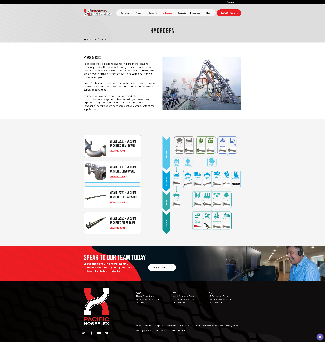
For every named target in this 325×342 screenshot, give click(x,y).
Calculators (171, 325)
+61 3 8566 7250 (216, 302)
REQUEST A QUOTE (162, 267)
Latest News (184, 325)
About (139, 325)
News (209, 13)
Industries (167, 13)
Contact (230, 2)
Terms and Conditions (213, 325)
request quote (229, 12)
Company (125, 13)
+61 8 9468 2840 (180, 302)
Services (153, 13)
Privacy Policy (232, 325)
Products (140, 13)
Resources (195, 13)
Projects (182, 13)
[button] (320, 337)
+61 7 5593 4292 (143, 302)
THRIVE (185, 330)
